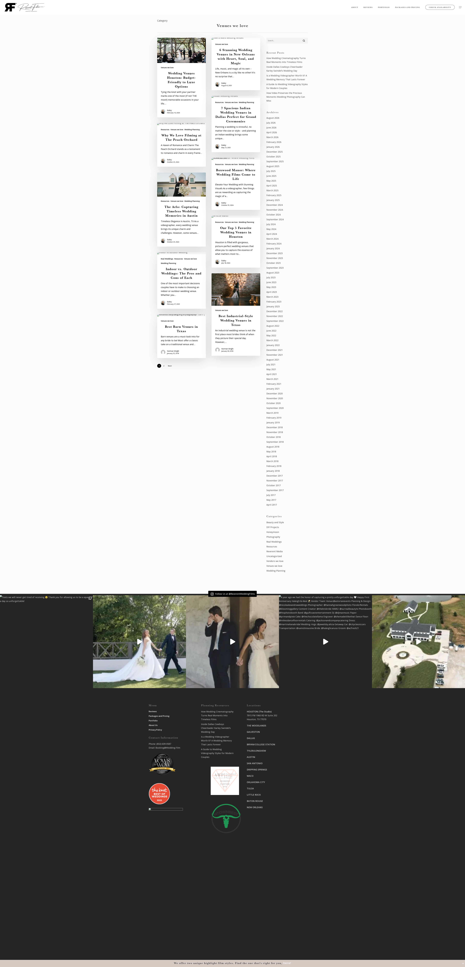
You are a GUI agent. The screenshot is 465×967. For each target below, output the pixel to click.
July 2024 (270, 224)
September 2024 (275, 219)
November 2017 (274, 480)
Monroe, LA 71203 (292, 804)
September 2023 (275, 267)
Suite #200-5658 (291, 801)
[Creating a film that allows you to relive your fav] (232, 641)
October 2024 (273, 214)
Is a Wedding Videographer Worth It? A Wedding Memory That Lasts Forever (286, 77)
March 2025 (272, 190)
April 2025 (271, 185)
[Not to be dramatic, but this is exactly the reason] (139, 641)
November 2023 (274, 258)
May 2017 (271, 499)
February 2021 (273, 383)
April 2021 (271, 374)
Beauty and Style (275, 522)
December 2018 (274, 427)
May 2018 (271, 451)
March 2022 (272, 340)
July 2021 (270, 364)
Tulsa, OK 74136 (255, 920)
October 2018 (273, 437)
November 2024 (274, 209)
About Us (153, 725)
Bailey (169, 110)
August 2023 (272, 272)
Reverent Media (274, 551)
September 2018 (275, 441)
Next (170, 366)
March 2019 (272, 412)
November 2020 (274, 398)
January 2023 (273, 306)
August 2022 (272, 325)
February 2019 (273, 417)
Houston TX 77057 (256, 829)
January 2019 (273, 422)
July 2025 (270, 171)
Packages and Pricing (159, 716)
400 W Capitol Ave (256, 931)
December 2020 (274, 393)
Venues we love (167, 67)
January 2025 (273, 200)
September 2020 (275, 408)
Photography (273, 536)
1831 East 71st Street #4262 (261, 917)
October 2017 (273, 485)
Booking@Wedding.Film (167, 747)
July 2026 (270, 122)
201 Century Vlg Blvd (293, 797)
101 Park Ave (253, 899)
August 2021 (272, 359)
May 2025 (271, 180)
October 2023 (273, 262)
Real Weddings (167, 259)
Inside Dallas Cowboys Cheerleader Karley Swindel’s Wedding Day (284, 68)
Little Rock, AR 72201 (257, 938)
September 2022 (275, 321)
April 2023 (271, 291)
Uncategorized (274, 556)
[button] (460, 7)
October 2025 (273, 156)
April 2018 (271, 456)
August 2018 (272, 446)
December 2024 (274, 204)
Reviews (153, 711)
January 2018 (273, 470)
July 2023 (270, 277)
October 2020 (273, 403)
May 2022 (271, 335)
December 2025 (274, 151)
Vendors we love (274, 561)
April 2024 (271, 233)
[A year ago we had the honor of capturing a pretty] (325, 641)
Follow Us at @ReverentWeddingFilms (235, 593)
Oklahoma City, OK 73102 (260, 906)
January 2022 (273, 345)
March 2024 (272, 238)
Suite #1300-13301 (256, 903)
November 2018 (274, 432)
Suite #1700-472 (255, 935)
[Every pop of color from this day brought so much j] (418, 641)
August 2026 (272, 117)
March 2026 (272, 137)
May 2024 (271, 229)
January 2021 (273, 388)
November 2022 (274, 316)
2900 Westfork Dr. (292, 761)
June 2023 (271, 282)
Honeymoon (272, 532)
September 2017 (275, 490)
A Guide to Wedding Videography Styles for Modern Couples (287, 86)
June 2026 (271, 127)
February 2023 (273, 301)
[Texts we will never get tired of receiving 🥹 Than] (46, 641)
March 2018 (272, 461)
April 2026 (271, 132)
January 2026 (273, 146)
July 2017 (270, 495)
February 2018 (273, 466)
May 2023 (271, 287)
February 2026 (273, 142)
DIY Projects (272, 527)
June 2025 (271, 175)
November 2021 (274, 354)
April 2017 (271, 504)
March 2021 (272, 379)
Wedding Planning (246, 102)
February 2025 (273, 195)
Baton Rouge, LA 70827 (295, 769)
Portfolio (153, 720)
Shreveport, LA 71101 (294, 787)
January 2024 (273, 248)
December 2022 (274, 311)
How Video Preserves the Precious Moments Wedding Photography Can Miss (285, 97)
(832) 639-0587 (163, 743)
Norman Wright (227, 349)
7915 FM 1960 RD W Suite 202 (262, 715)
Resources (219, 102)
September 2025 (275, 161)
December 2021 (274, 350)
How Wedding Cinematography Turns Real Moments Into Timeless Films (286, 60)
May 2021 (271, 369)
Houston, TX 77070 (256, 719)
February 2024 (273, 243)
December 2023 (274, 253)
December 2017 (274, 475)
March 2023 (272, 296)
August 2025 (272, 166)
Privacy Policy (155, 729)
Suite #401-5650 (291, 765)
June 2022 (271, 330)
